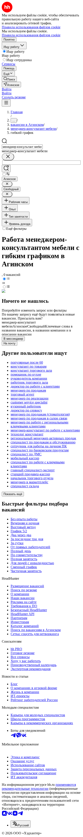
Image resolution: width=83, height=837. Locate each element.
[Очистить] (8, 156)
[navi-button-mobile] (6, 103)
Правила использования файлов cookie (31, 35)
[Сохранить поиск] (6, 168)
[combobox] (22, 146)
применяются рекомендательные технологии (39, 786)
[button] (7, 89)
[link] (9, 79)
